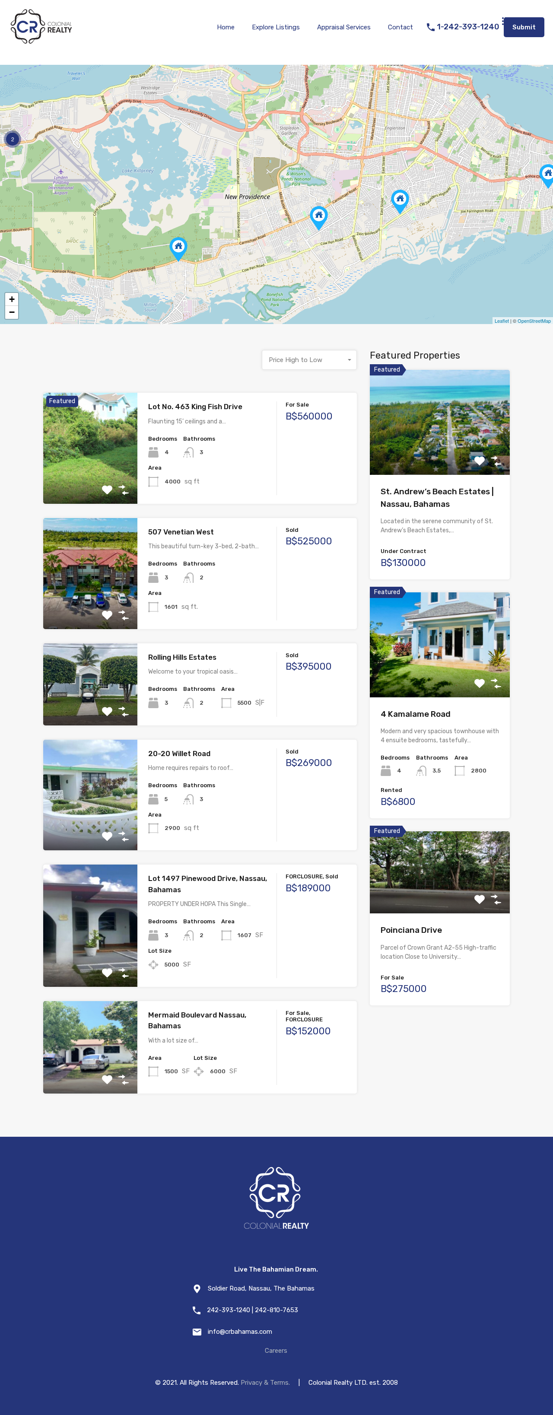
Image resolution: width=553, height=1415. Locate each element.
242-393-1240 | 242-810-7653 (252, 1310)
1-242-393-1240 (468, 27)
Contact (400, 27)
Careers (276, 1351)
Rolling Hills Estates (182, 657)
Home (226, 27)
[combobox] (309, 360)
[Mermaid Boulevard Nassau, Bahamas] (319, 218)
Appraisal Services (344, 27)
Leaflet (502, 320)
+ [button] (12, 299)
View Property (90, 481)
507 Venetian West (181, 532)
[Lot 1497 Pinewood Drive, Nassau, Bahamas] (400, 202)
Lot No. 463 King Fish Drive (195, 406)
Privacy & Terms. (265, 1382)
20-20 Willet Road (179, 753)
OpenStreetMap (534, 320)
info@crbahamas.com (240, 1332)
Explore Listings (276, 27)
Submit (524, 27)
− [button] (12, 312)
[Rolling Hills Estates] (178, 249)
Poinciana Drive (411, 930)
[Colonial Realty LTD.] (41, 41)
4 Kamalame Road (416, 714)
